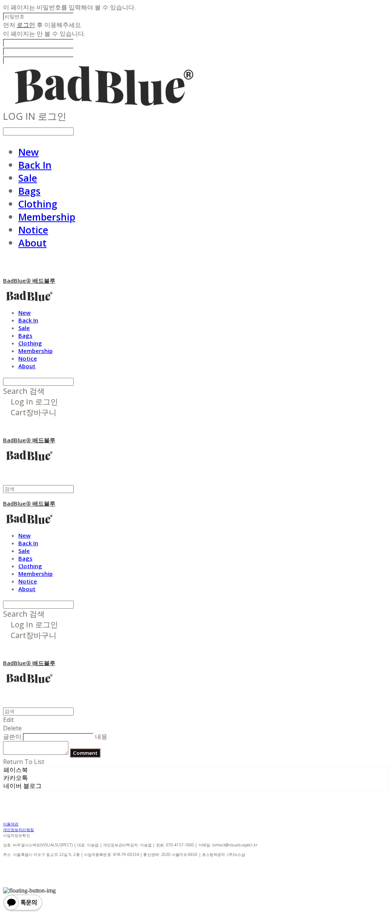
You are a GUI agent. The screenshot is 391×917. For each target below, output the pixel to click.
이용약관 (10, 824)
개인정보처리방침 (18, 829)
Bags (29, 190)
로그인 (26, 25)
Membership (46, 216)
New (28, 151)
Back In (35, 164)
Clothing (37, 203)
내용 (101, 736)
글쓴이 (12, 736)
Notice (33, 229)
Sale (27, 177)
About (32, 242)
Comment (85, 752)
